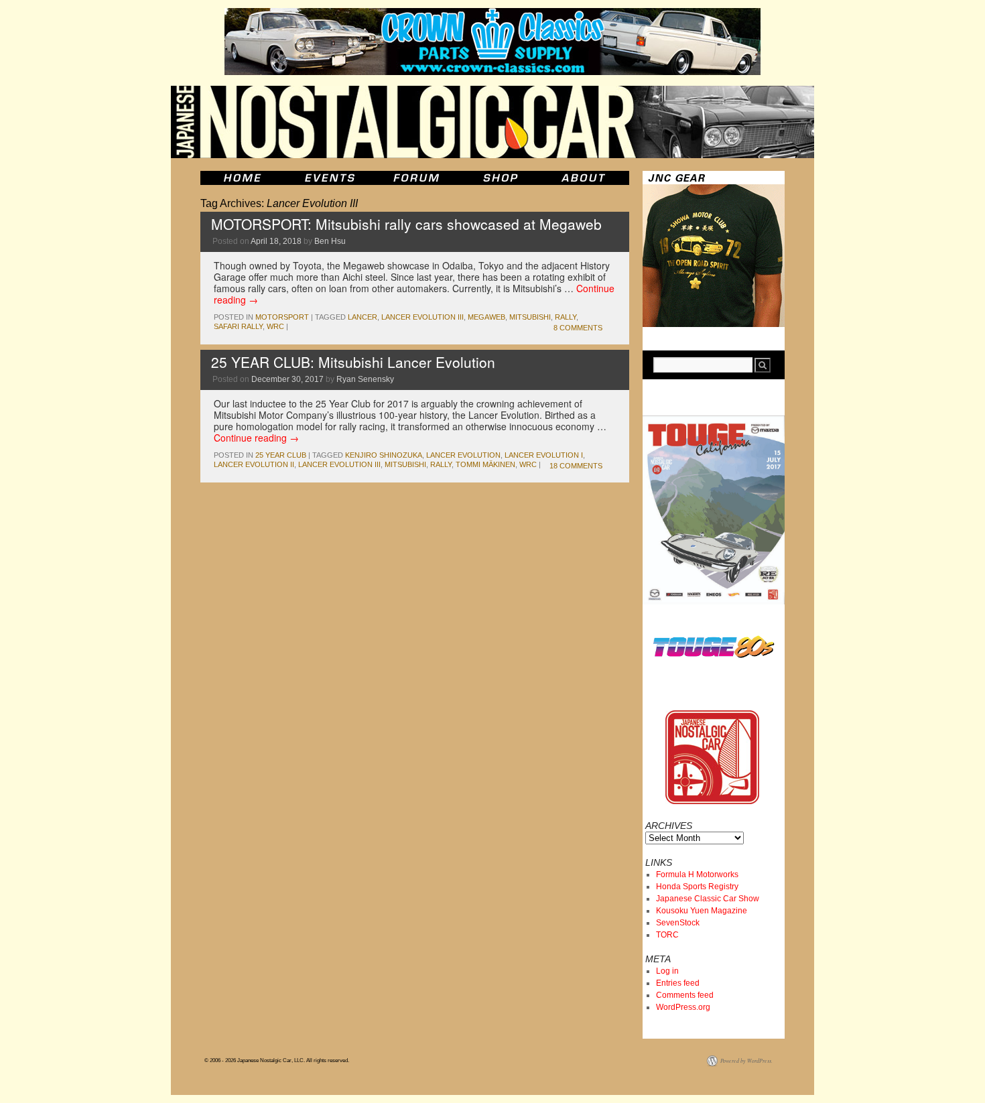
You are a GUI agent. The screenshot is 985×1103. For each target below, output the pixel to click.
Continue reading (256, 437)
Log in (667, 971)
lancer (362, 317)
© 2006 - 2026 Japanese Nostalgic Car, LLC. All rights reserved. (276, 1060)
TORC (667, 934)
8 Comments (577, 328)
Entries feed (678, 983)
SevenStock (678, 922)
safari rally (238, 326)
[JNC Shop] (500, 178)
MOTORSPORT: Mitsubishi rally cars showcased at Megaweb (406, 224)
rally (565, 317)
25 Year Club (280, 455)
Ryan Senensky (365, 379)
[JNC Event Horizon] (329, 178)
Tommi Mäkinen (485, 464)
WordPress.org (683, 1007)
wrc (275, 326)
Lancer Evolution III (422, 317)
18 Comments (575, 466)
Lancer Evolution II (254, 464)
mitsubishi (530, 317)
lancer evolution (463, 455)
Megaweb (486, 317)
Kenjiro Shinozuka (383, 455)
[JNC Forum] (418, 178)
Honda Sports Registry (697, 886)
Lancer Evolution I (544, 455)
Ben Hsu (330, 241)
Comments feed (685, 995)
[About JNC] (584, 178)
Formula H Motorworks (697, 874)
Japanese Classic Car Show (707, 898)
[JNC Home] (242, 178)
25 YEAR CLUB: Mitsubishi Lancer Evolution (353, 362)
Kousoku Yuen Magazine (701, 910)
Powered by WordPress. (746, 1060)
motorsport (282, 317)
